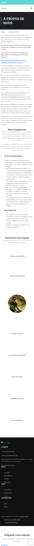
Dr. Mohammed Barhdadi (17, 360)
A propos (7, 472)
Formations (7, 489)
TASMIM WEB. (23, 516)
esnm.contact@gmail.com (9, 455)
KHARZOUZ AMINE (17, 403)
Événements (8, 493)
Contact (6, 479)
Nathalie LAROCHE (17, 338)
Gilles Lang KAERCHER (17, 261)
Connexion (4, 2)
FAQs (5, 507)
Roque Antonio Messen (17, 281)
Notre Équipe (8, 476)
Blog (5, 503)
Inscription (7, 482)
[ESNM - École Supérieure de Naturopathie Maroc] (10, 8)
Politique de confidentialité (12, 520)
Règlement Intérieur (11, 522)
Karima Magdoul (17, 425)
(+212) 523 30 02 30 (7, 451)
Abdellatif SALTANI (17, 317)
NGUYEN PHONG (17, 382)
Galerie (6, 496)
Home (3, 32)
